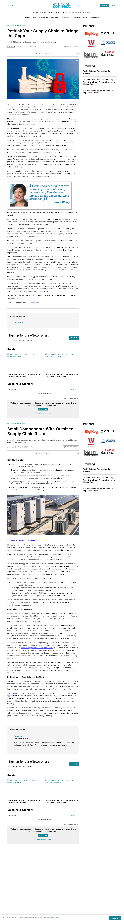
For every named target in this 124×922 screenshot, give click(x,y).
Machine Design (32, 302)
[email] (49, 53)
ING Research (12, 693)
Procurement (65, 17)
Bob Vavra (11, 47)
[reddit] (46, 53)
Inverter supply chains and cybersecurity (37, 648)
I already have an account (43, 413)
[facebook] (36, 53)
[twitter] (43, 53)
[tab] (12, 389)
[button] (8, 5)
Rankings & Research (81, 17)
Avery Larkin (12, 447)
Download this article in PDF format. (21, 541)
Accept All (115, 918)
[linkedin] (40, 53)
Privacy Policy (59, 917)
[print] (78, 53)
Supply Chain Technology (48, 17)
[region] (43, 394)
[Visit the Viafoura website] (74, 398)
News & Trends (30, 17)
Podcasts (95, 17)
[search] (12, 5)
